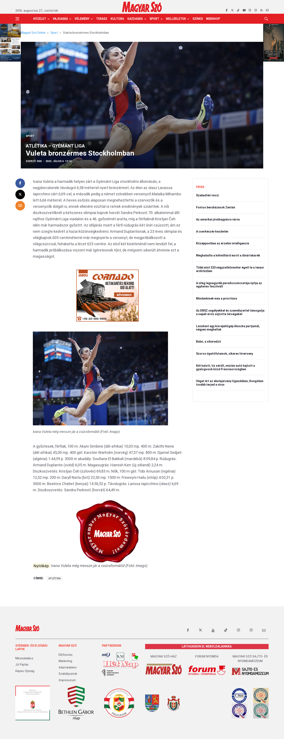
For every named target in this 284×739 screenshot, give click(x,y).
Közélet (39, 18)
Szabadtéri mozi (207, 195)
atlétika (54, 578)
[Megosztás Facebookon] (20, 183)
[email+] (264, 630)
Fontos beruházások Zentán (215, 207)
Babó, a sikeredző (208, 341)
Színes (198, 18)
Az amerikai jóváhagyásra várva (218, 219)
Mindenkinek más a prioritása (216, 298)
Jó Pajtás (21, 664)
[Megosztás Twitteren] (20, 194)
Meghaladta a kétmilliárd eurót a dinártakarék (228, 255)
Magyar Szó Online (33, 32)
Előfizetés (66, 655)
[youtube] (244, 10)
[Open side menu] (17, 19)
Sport (154, 18)
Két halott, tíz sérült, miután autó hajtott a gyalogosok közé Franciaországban (225, 367)
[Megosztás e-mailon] (20, 205)
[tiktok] (238, 10)
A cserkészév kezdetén (212, 231)
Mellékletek (176, 18)
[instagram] (249, 10)
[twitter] (232, 10)
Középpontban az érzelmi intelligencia (222, 243)
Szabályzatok (68, 674)
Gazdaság (135, 18)
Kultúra (117, 18)
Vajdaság (60, 18)
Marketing (65, 661)
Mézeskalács (24, 658)
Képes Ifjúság (24, 671)
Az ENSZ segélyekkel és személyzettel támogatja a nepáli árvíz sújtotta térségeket (230, 312)
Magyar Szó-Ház (164, 656)
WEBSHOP (213, 18)
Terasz (101, 18)
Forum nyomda (207, 656)
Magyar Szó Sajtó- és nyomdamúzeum (250, 659)
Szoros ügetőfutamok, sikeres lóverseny (224, 353)
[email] (267, 10)
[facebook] (226, 10)
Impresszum (67, 680)
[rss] (261, 10)
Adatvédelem (68, 667)
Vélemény (82, 18)
